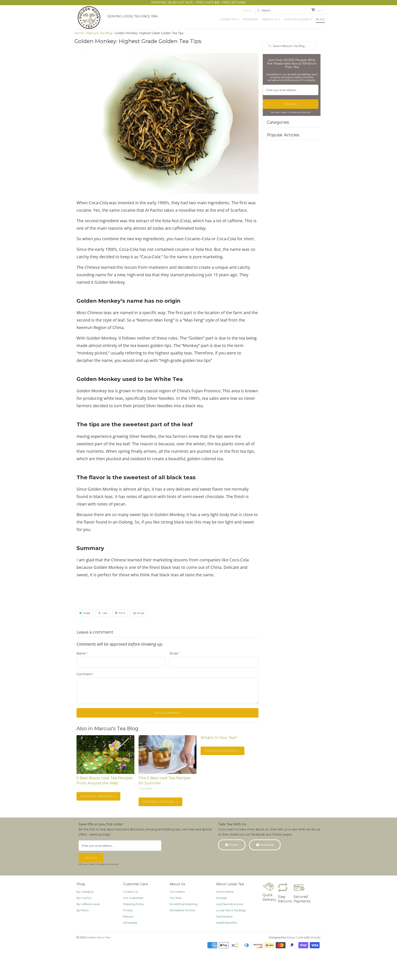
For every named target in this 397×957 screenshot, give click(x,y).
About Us (271, 19)
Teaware (250, 19)
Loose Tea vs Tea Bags (231, 910)
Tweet (86, 613)
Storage (221, 897)
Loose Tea (229, 19)
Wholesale (130, 922)
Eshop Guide (295, 937)
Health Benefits (226, 922)
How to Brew (225, 891)
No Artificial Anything (183, 904)
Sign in (247, 10)
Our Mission (177, 891)
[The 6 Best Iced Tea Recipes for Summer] (167, 773)
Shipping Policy (133, 904)
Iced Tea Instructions (229, 904)
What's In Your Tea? (219, 737)
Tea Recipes (224, 916)
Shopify (315, 937)
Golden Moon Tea (98, 937)
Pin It (122, 613)
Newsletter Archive (182, 910)
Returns (128, 916)
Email (140, 613)
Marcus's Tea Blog (99, 33)
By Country (84, 897)
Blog (320, 19)
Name (82, 653)
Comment (85, 674)
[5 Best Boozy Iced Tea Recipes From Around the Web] (105, 773)
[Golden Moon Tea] (90, 18)
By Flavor (83, 910)
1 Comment (145, 788)
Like (104, 613)
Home (79, 33)
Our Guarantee (133, 897)
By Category (85, 891)
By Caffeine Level (88, 904)
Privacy (128, 910)
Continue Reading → (98, 796)
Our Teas (175, 897)
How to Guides (298, 19)
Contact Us (130, 891)
